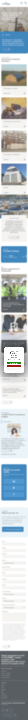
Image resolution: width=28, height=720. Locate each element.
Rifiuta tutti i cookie (14, 366)
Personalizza (14, 368)
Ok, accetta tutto (14, 363)
